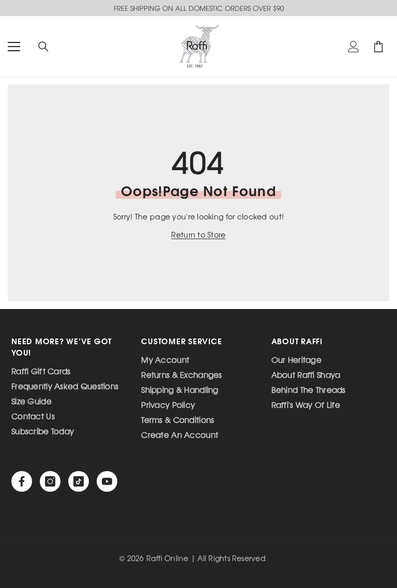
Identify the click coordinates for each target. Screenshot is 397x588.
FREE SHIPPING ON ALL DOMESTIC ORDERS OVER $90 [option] (199, 8)
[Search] (43, 46)
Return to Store (198, 234)
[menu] (14, 46)
